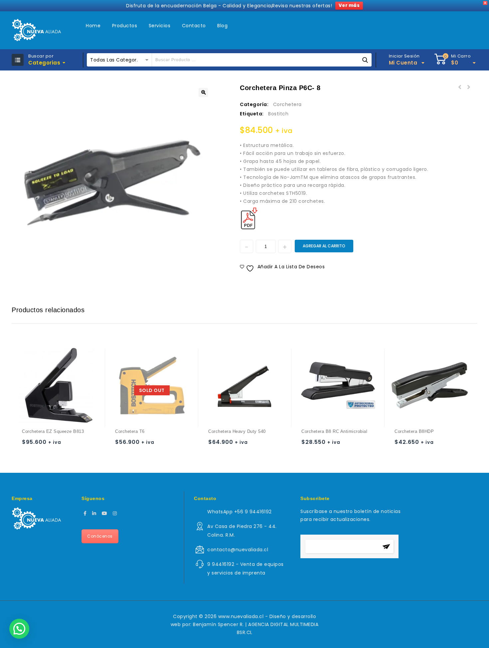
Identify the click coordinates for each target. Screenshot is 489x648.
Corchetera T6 (468, 87)
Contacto (194, 25)
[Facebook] (85, 513)
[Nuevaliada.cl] (36, 30)
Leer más (121, 445)
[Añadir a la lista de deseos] (41, 445)
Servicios (160, 25)
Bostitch (278, 113)
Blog (222, 25)
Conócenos (100, 536)
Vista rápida (54, 445)
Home (93, 25)
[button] (203, 92)
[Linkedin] (94, 513)
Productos (124, 25)
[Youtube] (104, 513)
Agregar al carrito (324, 246)
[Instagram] (115, 513)
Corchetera (287, 104)
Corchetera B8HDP (459, 87)
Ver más (349, 5)
